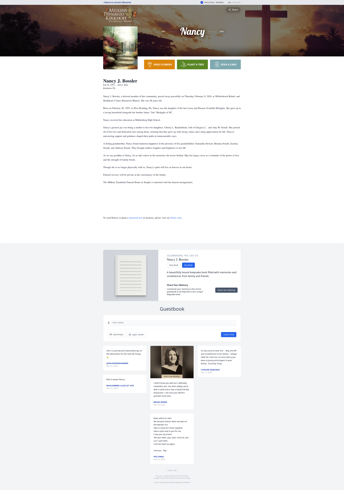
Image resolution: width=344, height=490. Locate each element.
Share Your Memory (226, 290)
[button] (172, 362)
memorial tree (135, 217)
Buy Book (188, 265)
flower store (176, 217)
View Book (173, 265)
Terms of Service (179, 478)
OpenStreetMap (175, 482)
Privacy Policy (164, 478)
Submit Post (228, 334)
